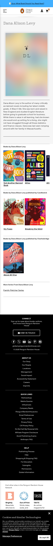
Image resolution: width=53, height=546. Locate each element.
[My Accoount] (42, 10)
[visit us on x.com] (19, 342)
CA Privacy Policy (26, 425)
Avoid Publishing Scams (26, 436)
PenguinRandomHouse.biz (27, 412)
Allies (27, 183)
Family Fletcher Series (13, 290)
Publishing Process (26, 451)
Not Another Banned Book (13, 184)
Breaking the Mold (33, 229)
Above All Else (10, 275)
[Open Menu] (5, 11)
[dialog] (26, 528)
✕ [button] (49, 513)
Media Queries (27, 401)
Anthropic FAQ (27, 439)
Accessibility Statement (26, 379)
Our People (26, 365)
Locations (27, 368)
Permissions (27, 469)
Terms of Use (26, 418)
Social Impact (26, 375)
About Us (26, 358)
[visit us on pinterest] (35, 342)
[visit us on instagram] (40, 342)
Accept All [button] (44, 537)
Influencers (26, 405)
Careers (26, 382)
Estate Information (26, 472)
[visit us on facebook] (14, 342)
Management (26, 372)
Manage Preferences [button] (12, 536)
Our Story (26, 361)
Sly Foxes (8, 229)
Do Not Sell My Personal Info (26, 429)
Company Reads (26, 408)
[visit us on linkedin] (29, 342)
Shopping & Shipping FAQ (26, 458)
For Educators (26, 462)
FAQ (26, 455)
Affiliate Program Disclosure (26, 432)
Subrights (26, 465)
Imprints (26, 386)
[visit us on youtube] (24, 342)
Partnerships (26, 398)
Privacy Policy (26, 422)
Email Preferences (26, 415)
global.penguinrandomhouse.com (26, 346)
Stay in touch (27, 333)
